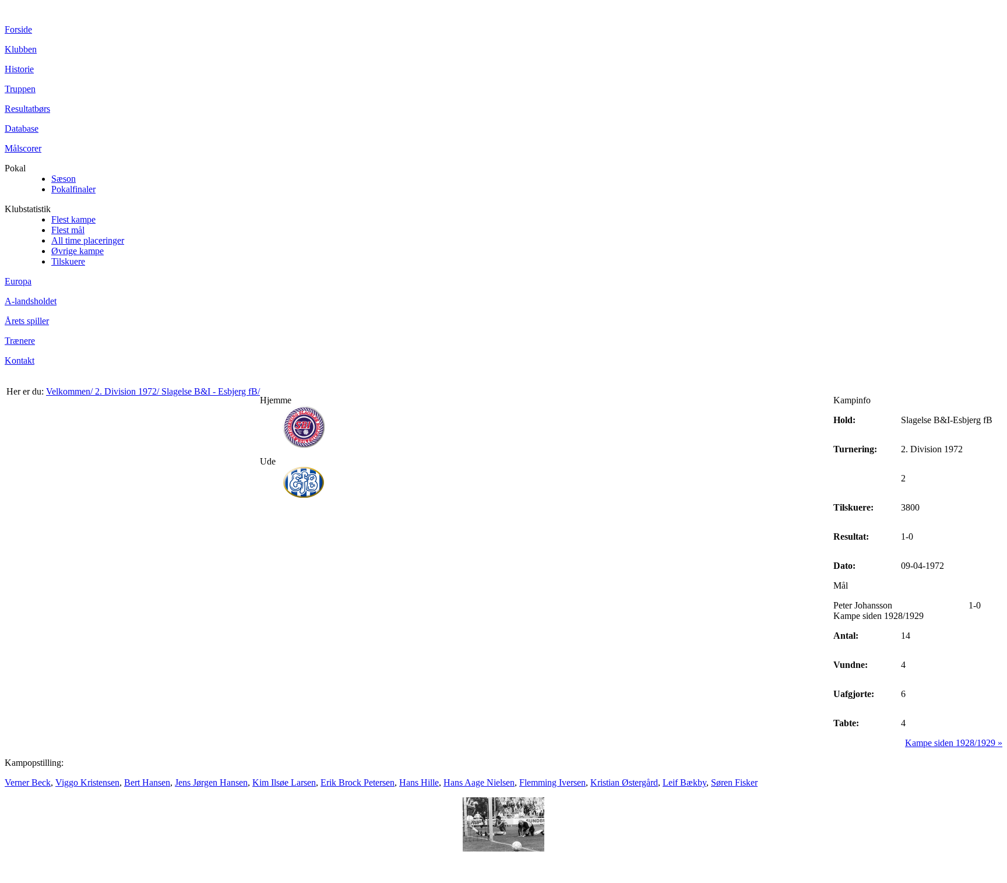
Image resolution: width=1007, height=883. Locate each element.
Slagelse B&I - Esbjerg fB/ (210, 391)
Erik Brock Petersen (358, 782)
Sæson (63, 179)
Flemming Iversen (552, 782)
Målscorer (23, 148)
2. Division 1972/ (128, 391)
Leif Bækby (684, 782)
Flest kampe (73, 219)
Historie (19, 69)
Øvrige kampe (77, 251)
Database (21, 128)
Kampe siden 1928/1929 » (953, 743)
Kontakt (19, 360)
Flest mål (67, 230)
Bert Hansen (147, 782)
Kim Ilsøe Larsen (284, 782)
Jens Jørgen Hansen (211, 782)
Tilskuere (68, 261)
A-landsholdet (31, 301)
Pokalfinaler (73, 189)
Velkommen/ (70, 391)
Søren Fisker (734, 782)
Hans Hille (419, 782)
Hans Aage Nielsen (479, 782)
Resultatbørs (27, 109)
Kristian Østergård (624, 782)
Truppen (20, 89)
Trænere (20, 341)
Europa (18, 281)
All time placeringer (87, 240)
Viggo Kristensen (87, 782)
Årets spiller (27, 321)
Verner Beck (28, 782)
